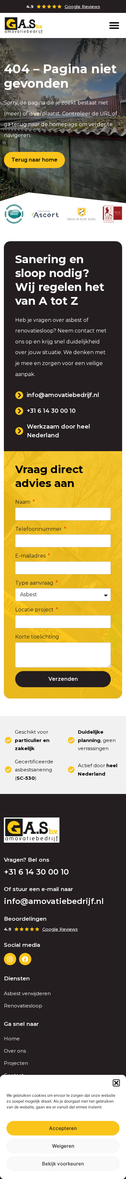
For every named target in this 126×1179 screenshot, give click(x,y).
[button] (116, 1083)
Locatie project (35, 610)
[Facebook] (25, 959)
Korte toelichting (37, 637)
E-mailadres (31, 556)
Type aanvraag (35, 583)
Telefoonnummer (39, 529)
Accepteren (63, 1128)
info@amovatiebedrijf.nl (54, 901)
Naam (23, 502)
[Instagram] (10, 959)
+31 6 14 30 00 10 (36, 872)
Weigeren (63, 1146)
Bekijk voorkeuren (63, 1164)
